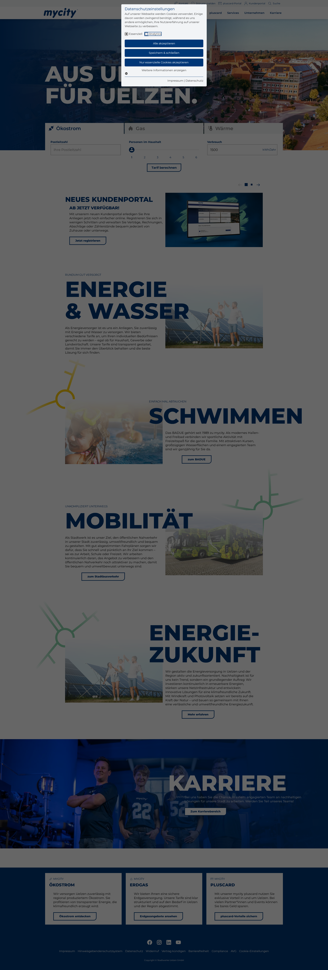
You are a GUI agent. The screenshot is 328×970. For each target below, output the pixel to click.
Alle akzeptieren (164, 43)
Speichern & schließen (164, 52)
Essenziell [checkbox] (135, 34)
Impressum (175, 80)
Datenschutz (194, 80)
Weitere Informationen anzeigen (164, 70)
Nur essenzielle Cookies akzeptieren (164, 62)
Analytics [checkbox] (155, 34)
